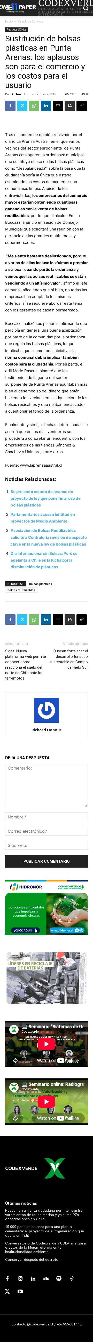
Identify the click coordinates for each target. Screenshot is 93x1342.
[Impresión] (70, 106)
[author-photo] (46, 722)
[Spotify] (59, 1279)
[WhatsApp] (34, 106)
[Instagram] (20, 1279)
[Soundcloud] (46, 1279)
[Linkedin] (46, 106)
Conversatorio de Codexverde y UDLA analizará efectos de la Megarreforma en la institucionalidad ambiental (45, 1247)
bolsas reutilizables (21, 590)
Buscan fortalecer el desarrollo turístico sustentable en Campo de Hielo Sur (68, 659)
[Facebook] (10, 106)
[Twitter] (22, 106)
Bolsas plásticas (40, 584)
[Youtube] (20, 1292)
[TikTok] (72, 1279)
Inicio (9, 21)
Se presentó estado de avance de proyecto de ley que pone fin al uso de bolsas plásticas (46, 498)
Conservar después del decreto (31, 1259)
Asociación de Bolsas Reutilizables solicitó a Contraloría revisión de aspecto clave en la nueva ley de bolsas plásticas (49, 537)
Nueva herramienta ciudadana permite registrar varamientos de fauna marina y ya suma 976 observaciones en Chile (44, 1214)
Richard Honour (23, 94)
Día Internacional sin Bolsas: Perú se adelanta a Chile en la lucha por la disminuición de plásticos (44, 560)
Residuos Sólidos (30, 21)
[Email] (58, 106)
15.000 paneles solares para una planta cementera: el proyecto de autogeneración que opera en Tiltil (44, 1231)
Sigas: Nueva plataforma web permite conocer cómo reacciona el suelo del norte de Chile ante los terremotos (25, 665)
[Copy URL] (81, 106)
